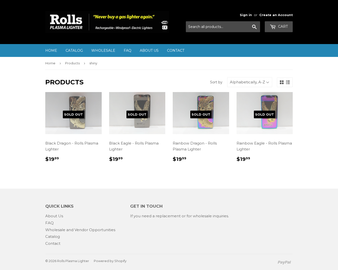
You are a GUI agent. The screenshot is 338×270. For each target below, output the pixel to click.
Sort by (216, 82)
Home (51, 50)
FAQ (127, 50)
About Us (149, 50)
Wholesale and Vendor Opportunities (80, 229)
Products (72, 63)
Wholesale (103, 50)
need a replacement (161, 216)
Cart (282, 26)
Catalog (74, 50)
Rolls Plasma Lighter (73, 261)
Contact (175, 50)
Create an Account (276, 15)
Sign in (246, 15)
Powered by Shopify (110, 261)
